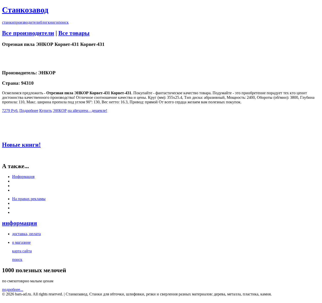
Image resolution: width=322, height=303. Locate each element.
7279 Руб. (10, 110)
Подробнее (28, 110)
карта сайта (22, 251)
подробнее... (12, 289)
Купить (45, 110)
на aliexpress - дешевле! (87, 110)
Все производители (28, 33)
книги (53, 22)
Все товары (74, 33)
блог (44, 22)
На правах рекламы (29, 199)
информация (19, 223)
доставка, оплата (26, 234)
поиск (63, 22)
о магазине (21, 242)
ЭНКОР (60, 110)
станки (8, 22)
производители (27, 22)
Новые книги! (21, 144)
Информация (23, 176)
